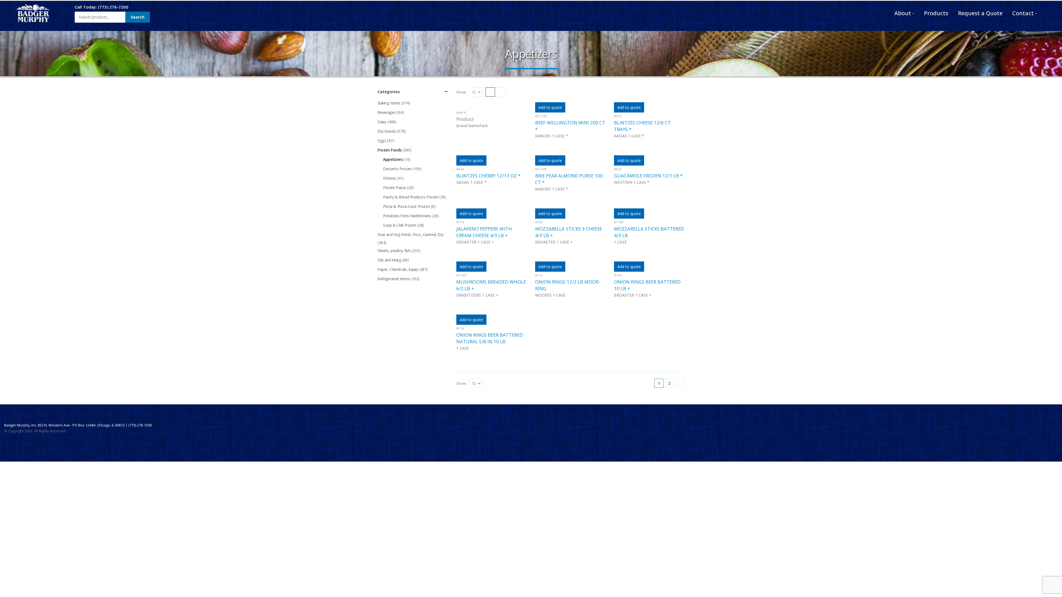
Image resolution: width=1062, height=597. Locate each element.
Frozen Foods (390, 150)
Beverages (387, 112)
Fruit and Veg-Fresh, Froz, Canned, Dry (411, 234)
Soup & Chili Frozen (399, 225)
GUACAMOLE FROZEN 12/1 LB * (648, 175)
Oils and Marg (389, 260)
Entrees (389, 178)
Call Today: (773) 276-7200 (101, 7)
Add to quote (550, 107)
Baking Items (389, 103)
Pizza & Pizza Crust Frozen (406, 206)
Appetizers (393, 159)
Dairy (382, 121)
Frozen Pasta (394, 187)
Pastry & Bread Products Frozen (410, 197)
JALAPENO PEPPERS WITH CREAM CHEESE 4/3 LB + (484, 232)
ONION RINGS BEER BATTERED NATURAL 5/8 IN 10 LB (489, 338)
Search (137, 17)
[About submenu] (913, 13)
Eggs (382, 140)
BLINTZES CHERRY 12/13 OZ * (488, 175)
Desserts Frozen (397, 168)
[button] (490, 92)
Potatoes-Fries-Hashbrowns (407, 215)
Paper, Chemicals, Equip (398, 269)
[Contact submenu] (1036, 13)
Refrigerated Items (394, 278)
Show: (461, 92)
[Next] (679, 383)
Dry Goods (387, 131)
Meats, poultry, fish (394, 250)
